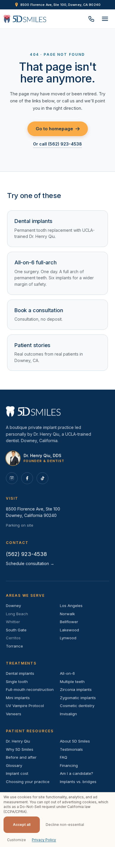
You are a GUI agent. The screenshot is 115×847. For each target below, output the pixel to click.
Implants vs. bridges (78, 781)
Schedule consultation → (30, 563)
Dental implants (20, 673)
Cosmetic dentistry (77, 705)
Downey (13, 605)
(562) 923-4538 (26, 554)
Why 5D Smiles (19, 749)
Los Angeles (71, 605)
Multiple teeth (72, 681)
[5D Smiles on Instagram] (12, 478)
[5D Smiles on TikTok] (42, 478)
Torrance (14, 646)
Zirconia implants (76, 689)
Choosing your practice (28, 781)
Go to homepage (54, 128)
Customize (16, 840)
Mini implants (18, 697)
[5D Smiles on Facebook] (27, 478)
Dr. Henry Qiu (18, 741)
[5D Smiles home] (25, 19)
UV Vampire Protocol (25, 705)
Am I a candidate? (76, 773)
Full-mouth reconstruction (30, 689)
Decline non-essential (65, 824)
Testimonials (71, 749)
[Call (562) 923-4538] (91, 18)
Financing (69, 765)
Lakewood (69, 630)
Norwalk (67, 613)
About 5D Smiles (75, 741)
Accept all (21, 824)
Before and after (21, 757)
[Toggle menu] (104, 18)
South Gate (16, 630)
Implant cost (17, 773)
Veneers (13, 713)
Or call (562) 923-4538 (57, 143)
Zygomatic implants (78, 697)
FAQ (63, 757)
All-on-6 (67, 673)
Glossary (14, 765)
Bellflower (69, 621)
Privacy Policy (44, 840)
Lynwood (68, 637)
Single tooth (17, 681)
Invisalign (68, 713)
